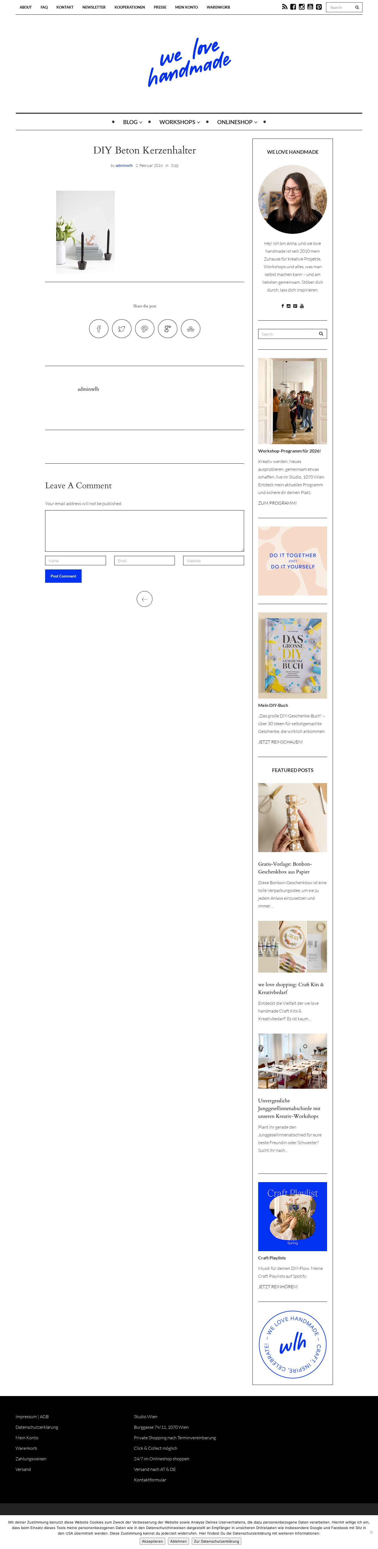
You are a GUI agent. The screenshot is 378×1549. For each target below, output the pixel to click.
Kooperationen (130, 7)
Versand (23, 1469)
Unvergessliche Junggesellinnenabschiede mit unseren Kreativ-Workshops (289, 1108)
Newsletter (94, 7)
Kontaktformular (150, 1479)
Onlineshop (235, 122)
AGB (44, 1416)
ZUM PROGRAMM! (277, 503)
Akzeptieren (152, 1541)
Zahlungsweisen (30, 1458)
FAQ (44, 7)
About (26, 7)
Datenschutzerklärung (36, 1427)
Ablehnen (178, 1541)
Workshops (177, 122)
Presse (160, 7)
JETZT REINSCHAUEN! (280, 742)
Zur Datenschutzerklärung (216, 1541)
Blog (130, 122)
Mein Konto (186, 7)
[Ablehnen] (371, 1532)
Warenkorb (218, 7)
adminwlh (124, 165)
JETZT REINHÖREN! (278, 1286)
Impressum (26, 1416)
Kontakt (65, 7)
